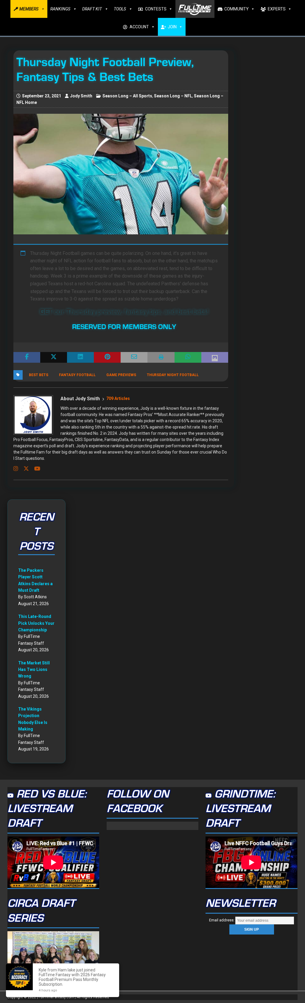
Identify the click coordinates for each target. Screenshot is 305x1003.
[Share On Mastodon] (214, 357)
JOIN (172, 26)
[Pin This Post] (107, 357)
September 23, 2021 (41, 96)
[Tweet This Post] (53, 357)
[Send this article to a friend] (134, 357)
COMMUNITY (236, 9)
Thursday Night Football (173, 375)
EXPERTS (277, 9)
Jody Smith (81, 96)
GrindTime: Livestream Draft (240, 809)
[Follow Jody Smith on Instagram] (15, 468)
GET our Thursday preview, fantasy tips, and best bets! (124, 311)
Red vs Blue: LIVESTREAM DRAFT (46, 809)
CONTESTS (155, 9)
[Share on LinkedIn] (80, 357)
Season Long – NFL (173, 96)
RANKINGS (60, 9)
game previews (121, 375)
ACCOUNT (139, 26)
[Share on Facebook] (26, 357)
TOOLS (120, 9)
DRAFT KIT (92, 9)
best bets (38, 375)
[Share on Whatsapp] (188, 357)
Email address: (222, 920)
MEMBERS (28, 9)
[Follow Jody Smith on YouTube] (35, 468)
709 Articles (118, 398)
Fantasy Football (77, 375)
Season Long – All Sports (127, 96)
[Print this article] (160, 357)
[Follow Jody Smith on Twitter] (24, 468)
